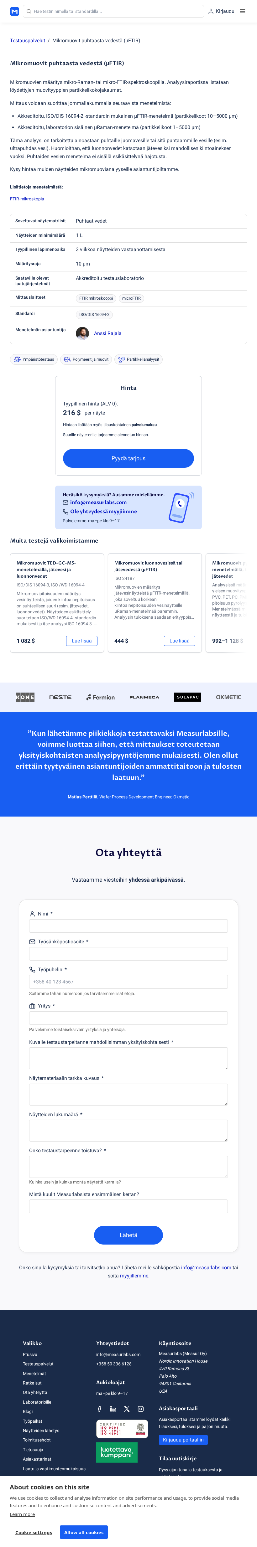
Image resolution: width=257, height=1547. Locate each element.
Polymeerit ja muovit (90, 359)
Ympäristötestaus (38, 359)
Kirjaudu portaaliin (183, 1440)
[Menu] (242, 11)
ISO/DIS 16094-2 (94, 314)
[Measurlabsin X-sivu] (127, 1409)
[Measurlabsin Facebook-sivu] (99, 1409)
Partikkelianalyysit (143, 359)
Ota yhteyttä (35, 1392)
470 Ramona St (174, 1368)
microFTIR (131, 298)
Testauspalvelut (27, 41)
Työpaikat (32, 1421)
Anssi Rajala (108, 333)
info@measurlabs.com (98, 502)
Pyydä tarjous (128, 458)
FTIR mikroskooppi (96, 298)
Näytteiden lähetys (41, 1430)
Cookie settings (33, 1532)
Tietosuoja (33, 1449)
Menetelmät (34, 1373)
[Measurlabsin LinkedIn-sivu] (113, 1409)
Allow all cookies (83, 1532)
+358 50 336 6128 (114, 1363)
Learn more (22, 1514)
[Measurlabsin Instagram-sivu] (141, 1409)
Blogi (28, 1411)
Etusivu (30, 1354)
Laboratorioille (37, 1402)
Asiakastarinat (37, 1459)
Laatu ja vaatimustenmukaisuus (54, 1468)
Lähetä (128, 1235)
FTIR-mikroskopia (27, 198)
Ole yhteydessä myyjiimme (103, 511)
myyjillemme (134, 1276)
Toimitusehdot (37, 1439)
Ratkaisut (32, 1382)
